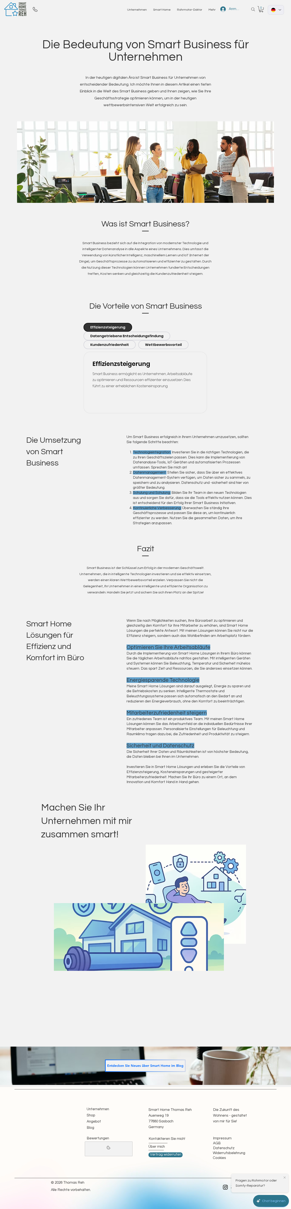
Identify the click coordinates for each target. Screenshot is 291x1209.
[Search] (253, 9)
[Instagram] (225, 1187)
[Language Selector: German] (276, 10)
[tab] (108, 327)
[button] (261, 9)
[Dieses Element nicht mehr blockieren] (108, 1149)
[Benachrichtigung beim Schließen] (284, 1178)
